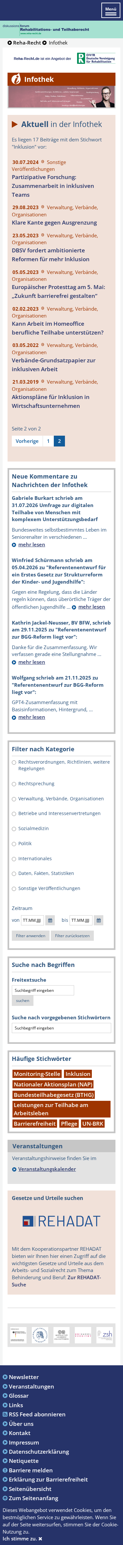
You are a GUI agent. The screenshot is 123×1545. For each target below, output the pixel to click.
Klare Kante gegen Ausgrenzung (54, 222)
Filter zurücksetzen (72, 935)
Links (16, 1405)
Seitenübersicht (30, 1489)
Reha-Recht (27, 42)
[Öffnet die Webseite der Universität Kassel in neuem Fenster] (83, 1334)
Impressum (24, 1442)
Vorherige (27, 441)
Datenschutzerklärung (39, 1451)
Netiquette (24, 1460)
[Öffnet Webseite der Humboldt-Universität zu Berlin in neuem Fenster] (40, 1334)
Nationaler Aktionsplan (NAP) (53, 1084)
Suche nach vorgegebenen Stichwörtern (61, 1017)
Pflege (69, 1123)
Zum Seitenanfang (33, 1498)
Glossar (19, 1395)
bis (65, 920)
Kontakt (20, 1433)
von (16, 920)
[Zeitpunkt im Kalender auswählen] (50, 920)
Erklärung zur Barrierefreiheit (48, 1479)
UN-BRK (92, 1123)
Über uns (21, 1423)
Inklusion (78, 1074)
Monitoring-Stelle (37, 1074)
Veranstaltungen (31, 1386)
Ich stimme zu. (20, 1538)
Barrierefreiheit (35, 1123)
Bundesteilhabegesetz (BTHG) (53, 1095)
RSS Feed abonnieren (37, 1414)
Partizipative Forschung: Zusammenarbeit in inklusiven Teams (53, 185)
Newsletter (24, 1377)
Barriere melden (31, 1470)
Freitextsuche (29, 979)
